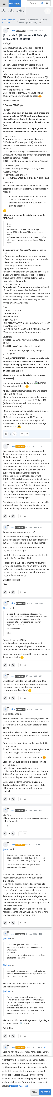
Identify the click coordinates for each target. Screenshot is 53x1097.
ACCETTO (45, 1092)
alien (12, 527)
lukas (12, 446)
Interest (11, 12)
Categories (20, 12)
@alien (6, 608)
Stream (3, 12)
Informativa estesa (18, 1086)
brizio (12, 31)
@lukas (6, 938)
